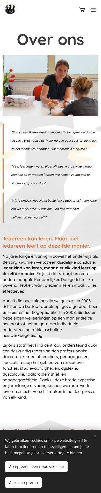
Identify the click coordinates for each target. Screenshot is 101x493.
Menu (93, 9)
